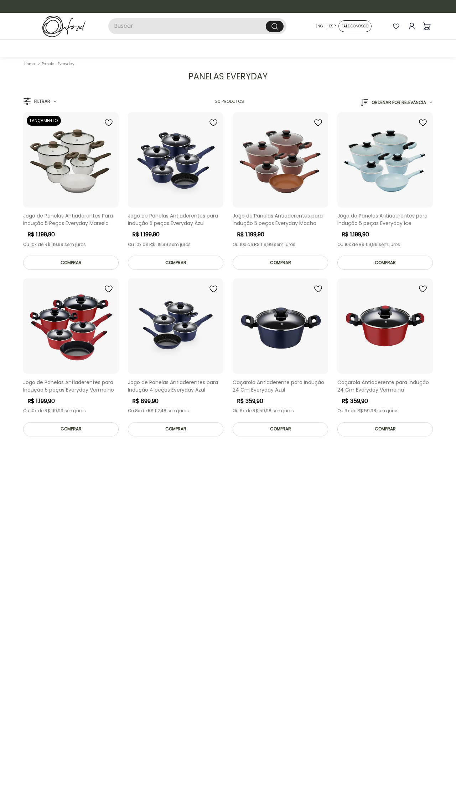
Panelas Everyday (58, 64)
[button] (40, 101)
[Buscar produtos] (275, 26)
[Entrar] (410, 26)
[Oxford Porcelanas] (64, 26)
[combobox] (197, 26)
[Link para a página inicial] (29, 64)
